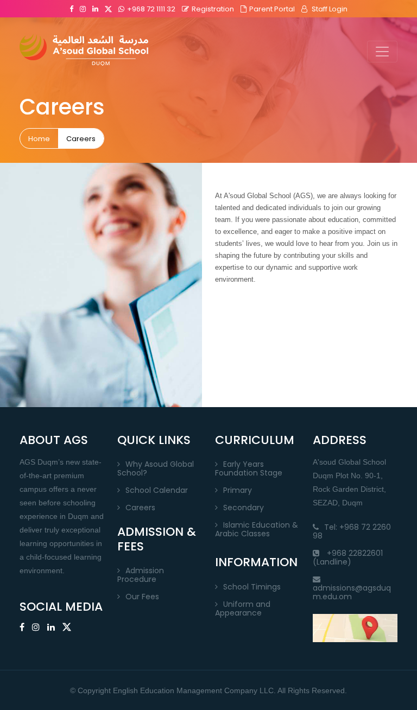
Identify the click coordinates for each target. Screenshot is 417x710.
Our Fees (142, 596)
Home (39, 139)
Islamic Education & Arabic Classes (256, 529)
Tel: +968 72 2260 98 (352, 531)
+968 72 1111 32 (151, 9)
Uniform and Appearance (242, 608)
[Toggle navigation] (382, 51)
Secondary (243, 507)
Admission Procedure (140, 575)
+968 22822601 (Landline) (348, 557)
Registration (213, 9)
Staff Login (329, 9)
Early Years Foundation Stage (248, 468)
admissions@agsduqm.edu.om (352, 592)
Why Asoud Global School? (155, 468)
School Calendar (156, 490)
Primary (237, 490)
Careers (81, 139)
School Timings (252, 586)
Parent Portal (272, 9)
